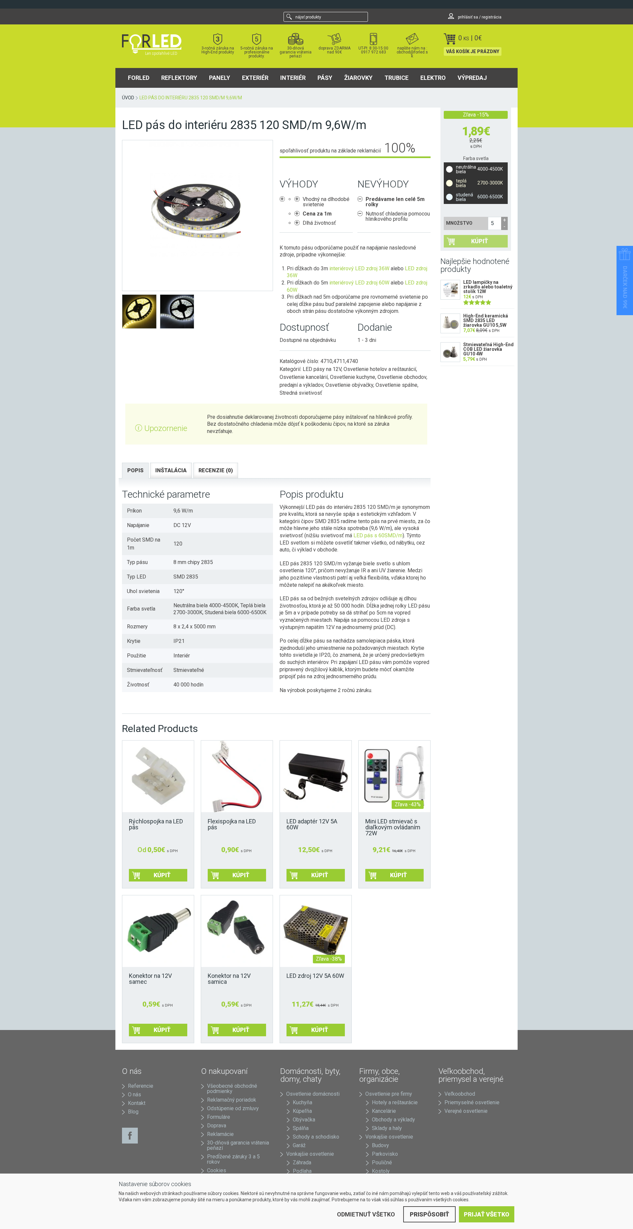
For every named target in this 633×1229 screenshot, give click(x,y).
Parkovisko (385, 1154)
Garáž (299, 1145)
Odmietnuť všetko (366, 1214)
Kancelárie (384, 1111)
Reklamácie (220, 1134)
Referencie (140, 1086)
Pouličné (382, 1162)
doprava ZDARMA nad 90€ (334, 50)
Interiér (293, 77)
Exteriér (255, 77)
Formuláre (218, 1117)
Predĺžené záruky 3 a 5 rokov (233, 1159)
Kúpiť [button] (319, 875)
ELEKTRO (433, 77)
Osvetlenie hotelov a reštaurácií (380, 369)
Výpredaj (472, 77)
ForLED (138, 77)
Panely (219, 77)
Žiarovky (358, 77)
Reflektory (179, 77)
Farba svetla (476, 158)
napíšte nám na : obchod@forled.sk (412, 52)
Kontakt (136, 1103)
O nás (134, 1094)
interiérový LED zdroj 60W (359, 283)
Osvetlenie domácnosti (313, 1094)
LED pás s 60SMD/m (378, 535)
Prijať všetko (486, 1214)
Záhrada (302, 1162)
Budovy (380, 1145)
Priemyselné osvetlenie (471, 1102)
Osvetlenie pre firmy (388, 1094)
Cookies (216, 1170)
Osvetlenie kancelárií (304, 377)
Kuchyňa (302, 1102)
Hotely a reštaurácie (395, 1102)
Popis (135, 470)
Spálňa (301, 1128)
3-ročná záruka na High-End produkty (217, 50)
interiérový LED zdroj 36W (359, 268)
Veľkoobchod (459, 1094)
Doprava (216, 1125)
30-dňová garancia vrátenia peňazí (296, 52)
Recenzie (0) (215, 470)
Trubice (396, 77)
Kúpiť (479, 241)
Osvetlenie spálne (396, 385)
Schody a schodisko (316, 1137)
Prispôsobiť (429, 1214)
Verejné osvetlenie (466, 1111)
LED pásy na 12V (322, 369)
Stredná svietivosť (301, 393)
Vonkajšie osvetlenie (310, 1154)
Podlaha (302, 1171)
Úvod (128, 97)
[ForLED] (156, 43)
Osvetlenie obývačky (349, 385)
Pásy (324, 77)
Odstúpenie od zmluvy (233, 1108)
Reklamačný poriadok (231, 1100)
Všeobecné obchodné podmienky (232, 1088)
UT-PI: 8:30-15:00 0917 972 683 (373, 50)
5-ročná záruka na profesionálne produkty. (256, 52)
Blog (133, 1112)
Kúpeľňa (302, 1111)
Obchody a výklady (393, 1119)
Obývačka (304, 1119)
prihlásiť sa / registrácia (479, 17)
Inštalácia (171, 470)
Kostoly (381, 1171)
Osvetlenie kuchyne (352, 377)
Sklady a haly (387, 1128)
